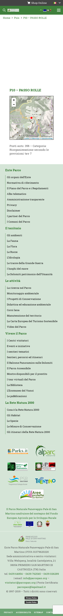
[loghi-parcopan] (45, 10)
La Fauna (12, 241)
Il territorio (13, 228)
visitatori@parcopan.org (20, 582)
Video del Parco (16, 326)
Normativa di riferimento (23, 182)
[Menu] (58, 10)
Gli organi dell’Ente (19, 177)
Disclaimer (13, 210)
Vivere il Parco (16, 333)
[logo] (17, 480)
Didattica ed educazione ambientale (29, 304)
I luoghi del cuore (17, 268)
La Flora (12, 246)
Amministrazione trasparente (25, 199)
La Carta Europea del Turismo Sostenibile (32, 321)
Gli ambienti (14, 235)
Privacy (12, 205)
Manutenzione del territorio (24, 315)
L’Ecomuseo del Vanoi (20, 390)
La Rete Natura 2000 (19, 403)
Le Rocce (12, 252)
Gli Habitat (13, 415)
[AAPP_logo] (31, 494)
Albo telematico (16, 194)
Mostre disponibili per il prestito (27, 374)
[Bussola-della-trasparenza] (17, 466)
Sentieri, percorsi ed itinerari (25, 357)
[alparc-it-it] (45, 451)
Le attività (12, 281)
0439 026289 (51, 573)
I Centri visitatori (18, 340)
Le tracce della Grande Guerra (25, 263)
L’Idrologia (13, 257)
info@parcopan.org (35, 578)
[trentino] (45, 480)
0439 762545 (33, 573)
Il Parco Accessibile (19, 368)
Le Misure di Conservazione (24, 426)
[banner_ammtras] (45, 466)
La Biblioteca (15, 385)
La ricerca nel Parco (19, 287)
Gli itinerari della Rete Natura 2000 (28, 432)
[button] (57, 2)
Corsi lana (13, 310)
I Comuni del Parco (18, 221)
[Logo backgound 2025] (13, 10)
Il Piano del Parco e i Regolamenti (27, 188)
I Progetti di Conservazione (24, 299)
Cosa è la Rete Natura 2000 (23, 409)
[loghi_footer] (31, 523)
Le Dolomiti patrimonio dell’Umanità (29, 274)
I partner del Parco (18, 216)
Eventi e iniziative (18, 346)
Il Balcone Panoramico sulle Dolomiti (29, 362)
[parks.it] (17, 451)
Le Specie (12, 421)
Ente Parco (13, 170)
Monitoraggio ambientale (23, 293)
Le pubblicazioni (17, 396)
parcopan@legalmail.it (31, 587)
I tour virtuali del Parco (21, 379)
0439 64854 (16, 573)
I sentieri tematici (18, 351)
